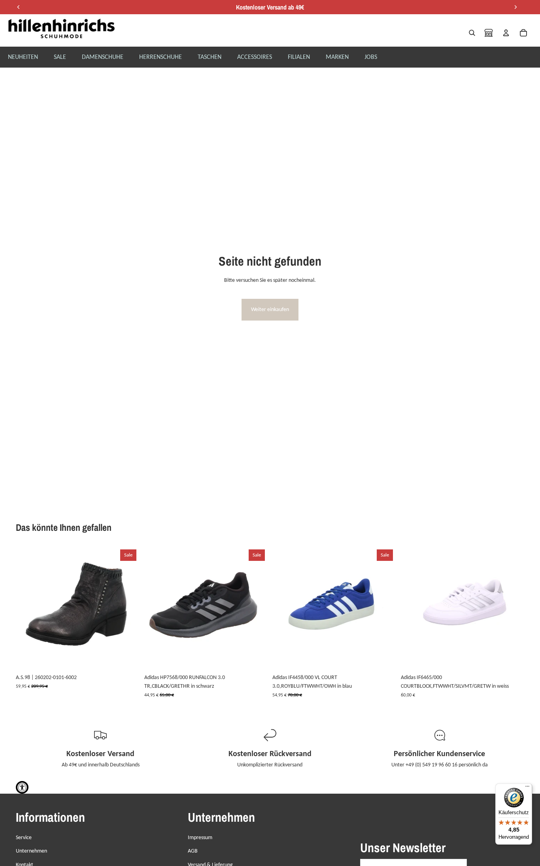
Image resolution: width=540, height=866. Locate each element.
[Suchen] (472, 33)
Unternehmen (31, 850)
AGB (193, 850)
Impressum (200, 837)
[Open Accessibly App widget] (22, 787)
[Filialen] (488, 33)
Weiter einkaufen (270, 309)
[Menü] (527, 788)
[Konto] (506, 33)
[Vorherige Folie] (28, 608)
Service (24, 837)
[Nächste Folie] (128, 608)
